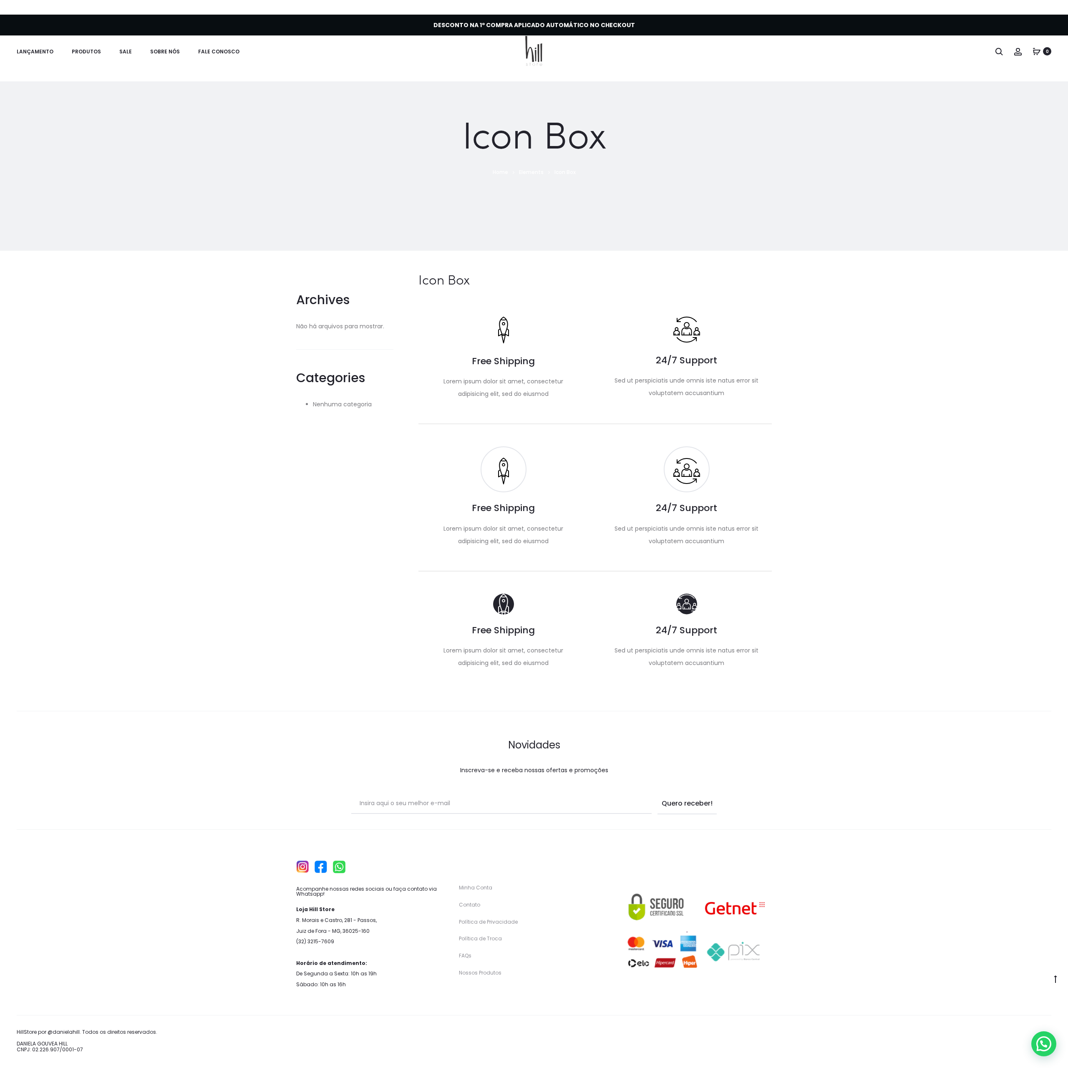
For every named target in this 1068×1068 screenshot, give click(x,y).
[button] (1043, 1043)
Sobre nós (165, 51)
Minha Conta (475, 887)
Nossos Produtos (480, 972)
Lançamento (35, 51)
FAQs (465, 955)
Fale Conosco (218, 51)
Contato (469, 904)
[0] (1037, 51)
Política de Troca (480, 938)
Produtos (86, 51)
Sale (125, 51)
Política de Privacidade (488, 921)
